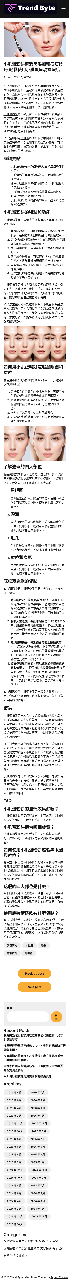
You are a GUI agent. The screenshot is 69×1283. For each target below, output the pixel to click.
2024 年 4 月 (14, 1200)
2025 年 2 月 (14, 1162)
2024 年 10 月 (15, 1177)
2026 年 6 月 (14, 1100)
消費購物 (12, 945)
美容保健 (45, 1248)
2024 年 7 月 (37, 1185)
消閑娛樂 (21, 1248)
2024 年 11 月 (39, 1169)
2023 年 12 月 (15, 1216)
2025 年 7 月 (37, 1138)
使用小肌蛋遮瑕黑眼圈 (29, 127)
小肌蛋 (25, 138)
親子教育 (58, 1248)
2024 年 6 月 (14, 1193)
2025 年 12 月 (15, 1123)
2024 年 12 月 (15, 1169)
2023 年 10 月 (15, 1224)
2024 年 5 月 (37, 1193)
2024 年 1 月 (37, 1208)
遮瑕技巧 (12, 953)
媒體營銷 (9, 1241)
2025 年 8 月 (14, 1138)
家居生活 (21, 1241)
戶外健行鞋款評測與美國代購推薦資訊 (28, 1076)
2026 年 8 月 (14, 1092)
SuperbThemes (59, 1277)
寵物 (31, 1241)
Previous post (34, 973)
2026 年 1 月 (37, 1115)
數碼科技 (40, 1241)
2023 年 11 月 (39, 1216)
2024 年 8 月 (14, 1185)
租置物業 (33, 1248)
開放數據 (21, 1255)
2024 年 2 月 (14, 1208)
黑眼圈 (28, 953)
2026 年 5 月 (37, 1100)
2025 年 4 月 (14, 1154)
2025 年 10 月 (15, 1131)
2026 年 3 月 (37, 1107)
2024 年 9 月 (39, 1177)
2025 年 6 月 (14, 1146)
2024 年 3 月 (37, 1200)
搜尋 (9, 1008)
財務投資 (9, 1255)
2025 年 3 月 (37, 1154)
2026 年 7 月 (37, 1092)
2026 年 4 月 (14, 1107)
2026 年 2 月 (14, 1115)
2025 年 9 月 (39, 1131)
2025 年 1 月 (37, 1162)
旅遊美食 (52, 1241)
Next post (34, 987)
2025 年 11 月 (39, 1123)
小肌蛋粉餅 (11, 114)
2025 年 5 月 (37, 1146)
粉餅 (43, 945)
